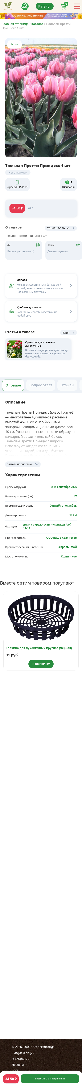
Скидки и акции (23, 1053)
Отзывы (67, 385)
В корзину (41, 664)
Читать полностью (19, 464)
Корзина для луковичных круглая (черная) (39, 648)
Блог (65, 333)
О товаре (13, 385)
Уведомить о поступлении (50, 1078)
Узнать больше (58, 228)
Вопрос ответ (40, 385)
